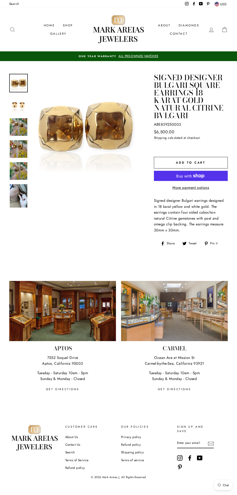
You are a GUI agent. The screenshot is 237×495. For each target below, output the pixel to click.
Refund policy (75, 467)
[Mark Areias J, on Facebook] (190, 458)
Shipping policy (132, 452)
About (164, 25)
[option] (118, 56)
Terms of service (132, 460)
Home (49, 25)
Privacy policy (131, 437)
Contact (178, 33)
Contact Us (72, 444)
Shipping (160, 137)
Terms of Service (77, 460)
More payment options (190, 187)
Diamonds (189, 25)
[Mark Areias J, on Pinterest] (180, 467)
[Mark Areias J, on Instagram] (180, 458)
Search (14, 3)
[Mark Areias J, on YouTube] (200, 458)
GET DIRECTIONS (62, 389)
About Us (71, 437)
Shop (68, 25)
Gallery (58, 33)
